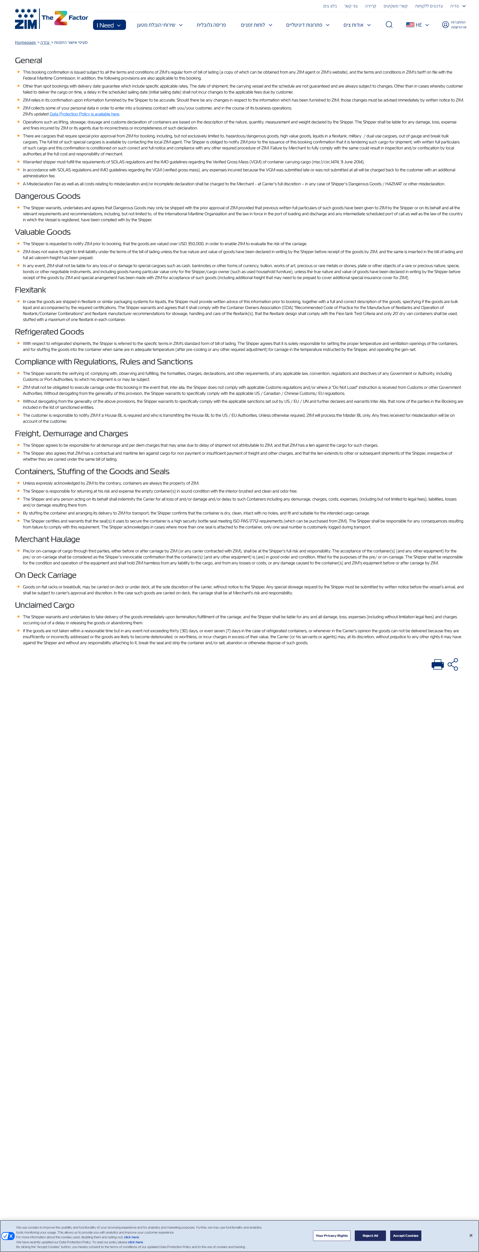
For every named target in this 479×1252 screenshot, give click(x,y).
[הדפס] (438, 663)
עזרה (45, 42)
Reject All (370, 1236)
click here (131, 1237)
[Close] (471, 1235)
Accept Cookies (405, 1236)
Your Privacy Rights (332, 1236)
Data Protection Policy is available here (84, 114)
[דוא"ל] (453, 663)
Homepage (26, 42)
